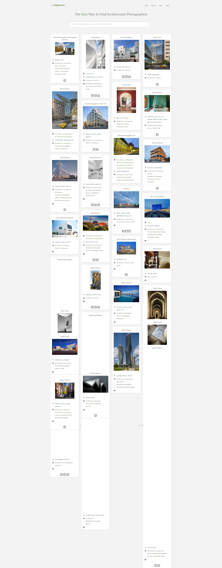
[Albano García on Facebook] (92, 307)
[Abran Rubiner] (157, 111)
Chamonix (120, 307)
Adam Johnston (126, 283)
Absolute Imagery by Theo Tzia (96, 104)
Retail (64, 74)
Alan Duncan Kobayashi (64, 218)
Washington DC (69, 140)
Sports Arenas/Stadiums (62, 200)
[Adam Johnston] (126, 301)
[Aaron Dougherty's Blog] (126, 76)
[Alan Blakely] (95, 230)
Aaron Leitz (157, 37)
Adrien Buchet (96, 373)
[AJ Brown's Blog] (129, 231)
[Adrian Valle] (64, 354)
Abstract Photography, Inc (126, 135)
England (57, 60)
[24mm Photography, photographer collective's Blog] (64, 80)
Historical (62, 66)
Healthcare (120, 124)
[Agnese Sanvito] (64, 398)
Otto (148, 222)
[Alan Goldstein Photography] (126, 253)
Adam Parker (157, 288)
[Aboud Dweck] (64, 128)
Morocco (94, 77)
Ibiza (130, 307)
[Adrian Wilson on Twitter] (155, 565)
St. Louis (125, 118)
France (126, 307)
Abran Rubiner (157, 93)
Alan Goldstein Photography (126, 239)
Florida (88, 184)
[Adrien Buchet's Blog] (95, 415)
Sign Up (153, 5)
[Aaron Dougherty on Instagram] (129, 76)
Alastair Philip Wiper (65, 260)
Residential (58, 74)
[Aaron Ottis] (126, 112)
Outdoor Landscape (61, 248)
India (97, 515)
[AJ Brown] (126, 207)
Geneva (88, 398)
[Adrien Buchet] (95, 392)
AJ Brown (126, 189)
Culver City (157, 117)
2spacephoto (95, 37)
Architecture (58, 63)
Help (160, 5)
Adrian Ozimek (126, 330)
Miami (92, 184)
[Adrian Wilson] (157, 541)
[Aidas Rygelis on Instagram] (64, 209)
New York (150, 168)
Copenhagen (59, 459)
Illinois (118, 213)
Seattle (149, 74)
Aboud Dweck (65, 89)
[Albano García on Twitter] (95, 307)
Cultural (149, 174)
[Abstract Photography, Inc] (126, 154)
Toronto (100, 77)
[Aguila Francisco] (95, 178)
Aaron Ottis (126, 85)
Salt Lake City (90, 242)
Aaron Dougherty (126, 37)
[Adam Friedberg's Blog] (157, 188)
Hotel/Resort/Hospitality (62, 69)
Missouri (127, 67)
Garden (163, 232)
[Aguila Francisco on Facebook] (92, 205)
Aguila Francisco (95, 157)
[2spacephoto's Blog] (95, 95)
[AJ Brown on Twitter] (126, 231)
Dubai (93, 515)
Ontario (63, 186)
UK (123, 310)
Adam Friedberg (157, 143)
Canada (88, 77)
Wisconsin (128, 216)
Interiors (57, 71)
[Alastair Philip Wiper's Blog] (68, 474)
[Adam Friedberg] (157, 162)
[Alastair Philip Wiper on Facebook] (61, 474)
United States (59, 140)
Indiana (119, 171)
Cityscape (97, 401)
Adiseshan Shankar (95, 315)
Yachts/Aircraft (90, 196)
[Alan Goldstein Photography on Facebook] (126, 274)
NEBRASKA (120, 216)
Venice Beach (157, 122)
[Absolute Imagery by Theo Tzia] (95, 128)
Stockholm (150, 226)
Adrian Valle (64, 336)
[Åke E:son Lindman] (157, 216)
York (62, 60)
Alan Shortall (157, 249)
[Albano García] (95, 289)
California (150, 117)
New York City (151, 547)
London (93, 134)
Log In (167, 5)
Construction (120, 222)
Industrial (58, 465)
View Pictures (90, 74)
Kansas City (120, 67)
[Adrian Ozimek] (126, 370)
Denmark (66, 459)
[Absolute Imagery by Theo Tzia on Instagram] (97, 149)
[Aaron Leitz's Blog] (157, 84)
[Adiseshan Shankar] (95, 509)
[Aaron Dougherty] (126, 61)
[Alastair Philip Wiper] (64, 453)
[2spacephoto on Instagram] (98, 95)
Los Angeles (65, 360)
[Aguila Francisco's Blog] (98, 205)
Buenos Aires (96, 295)
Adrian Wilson (157, 348)
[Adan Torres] (64, 332)
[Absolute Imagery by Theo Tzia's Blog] (94, 149)
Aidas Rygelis (65, 157)
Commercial (67, 63)
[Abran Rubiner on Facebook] (157, 134)
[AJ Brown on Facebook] (123, 231)
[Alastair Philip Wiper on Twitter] (64, 474)
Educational (58, 192)
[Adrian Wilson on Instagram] (159, 565)
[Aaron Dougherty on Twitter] (123, 76)
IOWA (128, 213)
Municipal (119, 387)
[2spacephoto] (95, 68)
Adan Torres (65, 311)
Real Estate (64, 71)
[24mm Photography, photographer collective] (64, 54)
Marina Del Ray (158, 119)
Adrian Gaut (157, 322)
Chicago (149, 273)
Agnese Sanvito (64, 380)
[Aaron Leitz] (157, 69)
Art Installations (68, 463)
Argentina (89, 295)
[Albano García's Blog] (98, 307)
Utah (96, 242)
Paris (93, 398)
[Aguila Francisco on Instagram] (95, 205)
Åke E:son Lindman (157, 196)
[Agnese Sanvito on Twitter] (64, 427)
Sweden (157, 226)
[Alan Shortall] (157, 267)
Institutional (150, 179)
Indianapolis (125, 171)
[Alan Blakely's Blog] (97, 260)
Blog (146, 5)
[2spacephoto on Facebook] (92, 95)
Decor (57, 66)
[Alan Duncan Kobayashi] (64, 236)
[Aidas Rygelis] (64, 180)
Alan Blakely (95, 213)
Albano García (96, 268)
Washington (156, 74)
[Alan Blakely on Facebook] (94, 260)
